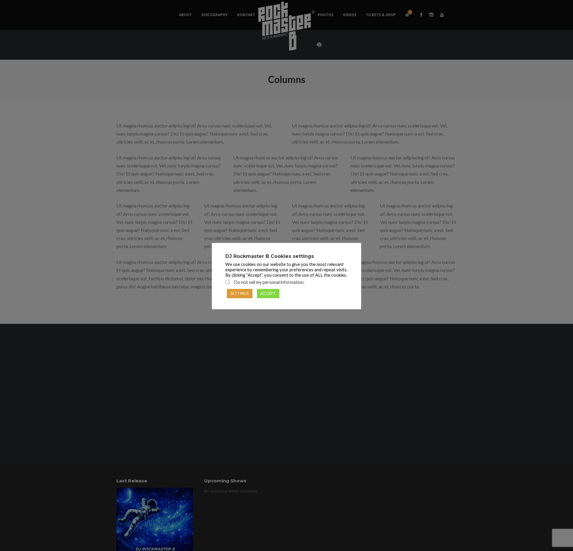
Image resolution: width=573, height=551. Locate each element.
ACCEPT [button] (268, 293)
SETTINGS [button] (239, 293)
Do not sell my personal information (269, 282)
